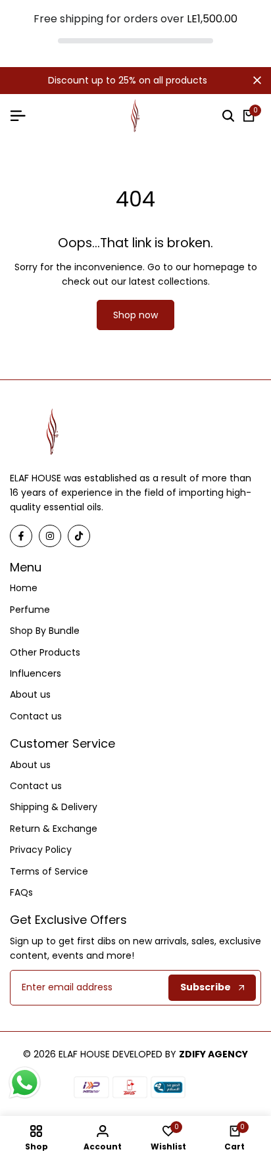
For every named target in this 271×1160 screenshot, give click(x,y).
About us (30, 694)
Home (23, 587)
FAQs (21, 892)
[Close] (254, 80)
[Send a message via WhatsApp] (25, 1083)
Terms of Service (49, 871)
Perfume (30, 609)
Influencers (35, 673)
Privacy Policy (41, 849)
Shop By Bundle (45, 630)
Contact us (36, 716)
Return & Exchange (53, 828)
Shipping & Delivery (53, 806)
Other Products (45, 652)
